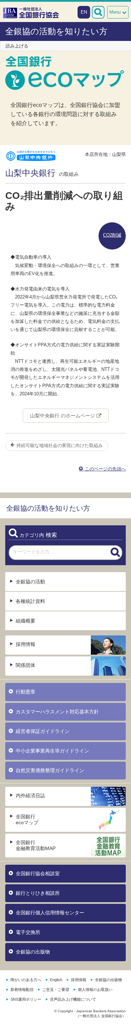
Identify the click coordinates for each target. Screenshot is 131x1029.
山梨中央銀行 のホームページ (63, 415)
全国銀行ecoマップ (27, 819)
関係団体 (25, 665)
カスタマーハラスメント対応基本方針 (57, 711)
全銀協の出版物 (33, 952)
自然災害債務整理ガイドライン (50, 770)
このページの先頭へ (104, 469)
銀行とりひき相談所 (38, 893)
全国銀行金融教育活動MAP (36, 845)
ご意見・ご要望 (55, 989)
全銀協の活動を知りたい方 (56, 31)
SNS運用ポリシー (25, 999)
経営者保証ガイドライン (43, 731)
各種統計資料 (30, 601)
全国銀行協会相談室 (38, 873)
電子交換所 (28, 932)
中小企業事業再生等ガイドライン (52, 751)
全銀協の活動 (30, 581)
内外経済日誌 (30, 795)
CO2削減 (112, 235)
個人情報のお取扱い (95, 989)
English (56, 980)
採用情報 (25, 644)
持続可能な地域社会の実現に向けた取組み (59, 445)
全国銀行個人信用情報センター (50, 912)
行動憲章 (25, 692)
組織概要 (25, 621)
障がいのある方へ (25, 980)
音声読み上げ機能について (73, 999)
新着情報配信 (22, 989)
